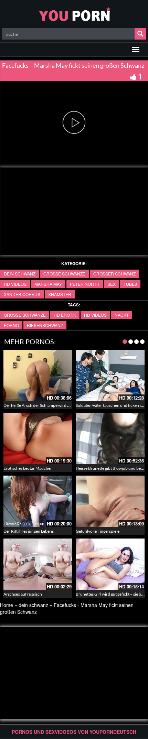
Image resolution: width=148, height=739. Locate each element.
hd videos (95, 315)
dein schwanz (19, 273)
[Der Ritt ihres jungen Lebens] (37, 501)
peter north (84, 284)
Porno (11, 325)
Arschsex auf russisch (22, 594)
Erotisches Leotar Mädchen (28, 468)
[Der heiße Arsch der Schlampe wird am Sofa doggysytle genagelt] (37, 375)
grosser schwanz (114, 273)
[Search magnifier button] (140, 34)
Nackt (122, 315)
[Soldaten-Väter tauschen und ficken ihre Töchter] (110, 375)
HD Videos (15, 284)
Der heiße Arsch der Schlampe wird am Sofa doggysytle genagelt (60, 405)
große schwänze (64, 273)
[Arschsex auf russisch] (37, 564)
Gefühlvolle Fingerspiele (97, 531)
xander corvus (22, 294)
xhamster (59, 294)
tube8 (130, 284)
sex (111, 284)
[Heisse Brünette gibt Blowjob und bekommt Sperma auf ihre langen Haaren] (110, 438)
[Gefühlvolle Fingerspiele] (110, 501)
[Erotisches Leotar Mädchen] (37, 438)
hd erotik (65, 315)
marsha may (48, 284)
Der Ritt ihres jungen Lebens (28, 531)
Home (6, 604)
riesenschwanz (45, 325)
